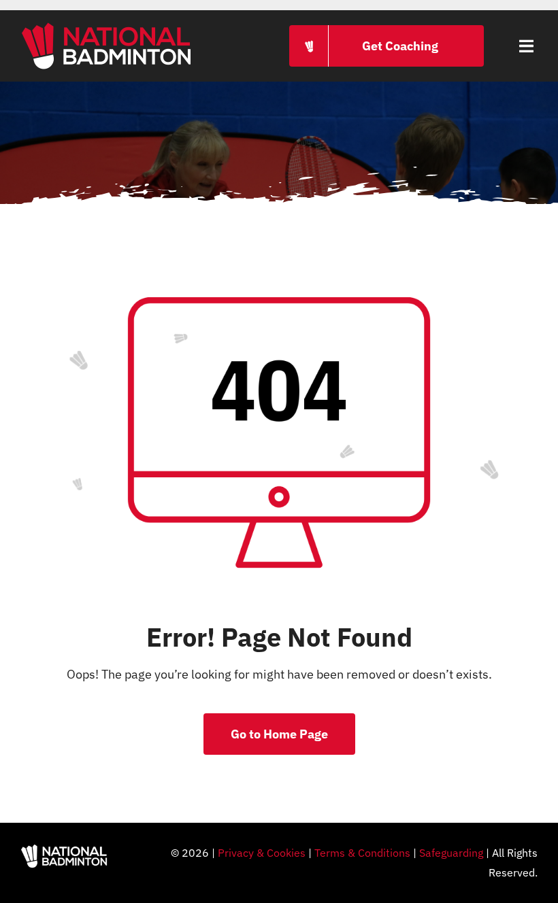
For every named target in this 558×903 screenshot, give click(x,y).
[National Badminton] (106, 26)
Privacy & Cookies (262, 852)
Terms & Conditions (362, 852)
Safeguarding (451, 852)
